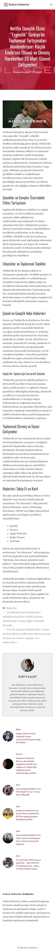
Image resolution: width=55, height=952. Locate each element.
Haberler (12, 608)
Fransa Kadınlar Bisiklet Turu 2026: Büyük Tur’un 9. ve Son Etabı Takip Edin (28, 792)
